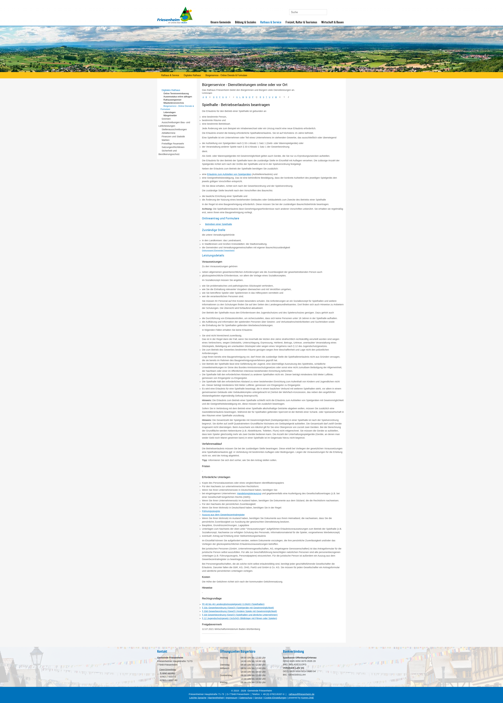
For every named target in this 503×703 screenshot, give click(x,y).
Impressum (231, 697)
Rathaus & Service (270, 22)
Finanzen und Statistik (173, 136)
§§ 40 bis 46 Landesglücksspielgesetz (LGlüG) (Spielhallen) (233, 604)
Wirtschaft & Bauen (332, 22)
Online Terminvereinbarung (176, 93)
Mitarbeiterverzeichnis (173, 103)
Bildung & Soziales (245, 22)
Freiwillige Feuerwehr (173, 143)
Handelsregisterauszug (249, 493)
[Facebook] (336, 11)
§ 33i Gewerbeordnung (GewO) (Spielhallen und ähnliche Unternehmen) (240, 615)
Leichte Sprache (197, 697)
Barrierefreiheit (216, 697)
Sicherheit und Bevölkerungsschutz (169, 152)
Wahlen (166, 140)
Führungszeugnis (211, 511)
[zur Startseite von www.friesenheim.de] (175, 23)
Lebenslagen (169, 112)
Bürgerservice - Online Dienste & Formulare (226, 75)
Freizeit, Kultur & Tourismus (301, 22)
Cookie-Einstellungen (275, 697)
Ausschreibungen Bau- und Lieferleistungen (174, 124)
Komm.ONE (307, 697)
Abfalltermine (168, 133)
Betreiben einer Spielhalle (218, 224)
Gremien (166, 119)
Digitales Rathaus (192, 75)
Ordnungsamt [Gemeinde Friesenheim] (218, 250)
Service (258, 697)
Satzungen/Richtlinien (173, 147)
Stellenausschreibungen (174, 129)
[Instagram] (342, 11)
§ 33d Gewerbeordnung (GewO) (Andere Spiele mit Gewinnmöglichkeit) (239, 611)
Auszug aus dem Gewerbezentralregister (223, 514)
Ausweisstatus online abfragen (177, 97)
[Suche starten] (323, 12)
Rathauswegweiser (172, 100)
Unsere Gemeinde (221, 22)
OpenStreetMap (167, 669)
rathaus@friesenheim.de (301, 694)
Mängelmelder (170, 115)
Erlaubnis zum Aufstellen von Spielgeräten (229, 174)
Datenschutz (245, 697)
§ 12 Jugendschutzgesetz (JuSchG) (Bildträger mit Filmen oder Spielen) (239, 618)
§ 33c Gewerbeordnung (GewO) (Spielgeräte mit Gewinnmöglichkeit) (238, 607)
